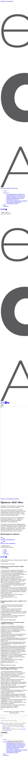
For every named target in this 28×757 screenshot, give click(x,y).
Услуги (5, 551)
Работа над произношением (8, 539)
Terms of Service (7, 730)
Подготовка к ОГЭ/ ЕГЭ (13, 199)
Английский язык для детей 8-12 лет (16, 195)
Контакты (6, 206)
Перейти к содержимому (7, 1)
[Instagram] (6, 403)
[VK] (6, 210)
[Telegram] (3, 210)
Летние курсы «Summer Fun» (14, 202)
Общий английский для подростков (16, 196)
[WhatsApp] (1, 210)
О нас (5, 190)
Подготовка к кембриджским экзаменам (17, 200)
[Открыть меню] (2, 405)
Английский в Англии (12, 203)
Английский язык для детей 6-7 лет (16, 194)
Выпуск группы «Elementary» (8, 542)
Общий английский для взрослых (15, 198)
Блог (5, 204)
